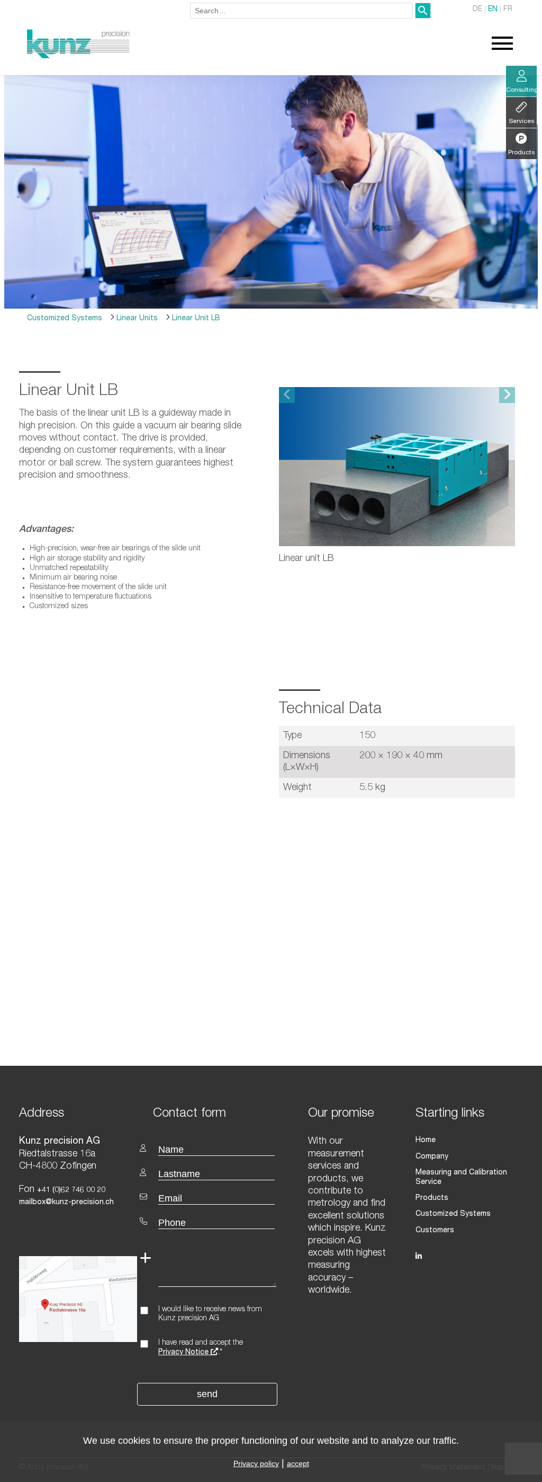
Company (431, 1157)
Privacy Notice (184, 1352)
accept (298, 1463)
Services (521, 121)
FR (507, 9)
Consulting (521, 90)
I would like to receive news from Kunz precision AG (210, 1314)
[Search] (423, 11)
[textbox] (208, 1113)
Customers (434, 1230)
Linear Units (136, 318)
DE (477, 9)
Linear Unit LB (195, 318)
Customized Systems (64, 318)
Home (425, 1140)
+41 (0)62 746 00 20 (71, 1190)
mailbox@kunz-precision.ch (66, 1202)
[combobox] (301, 11)
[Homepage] (78, 56)
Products (431, 1198)
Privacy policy (256, 1463)
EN (493, 9)
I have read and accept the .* (200, 1347)
